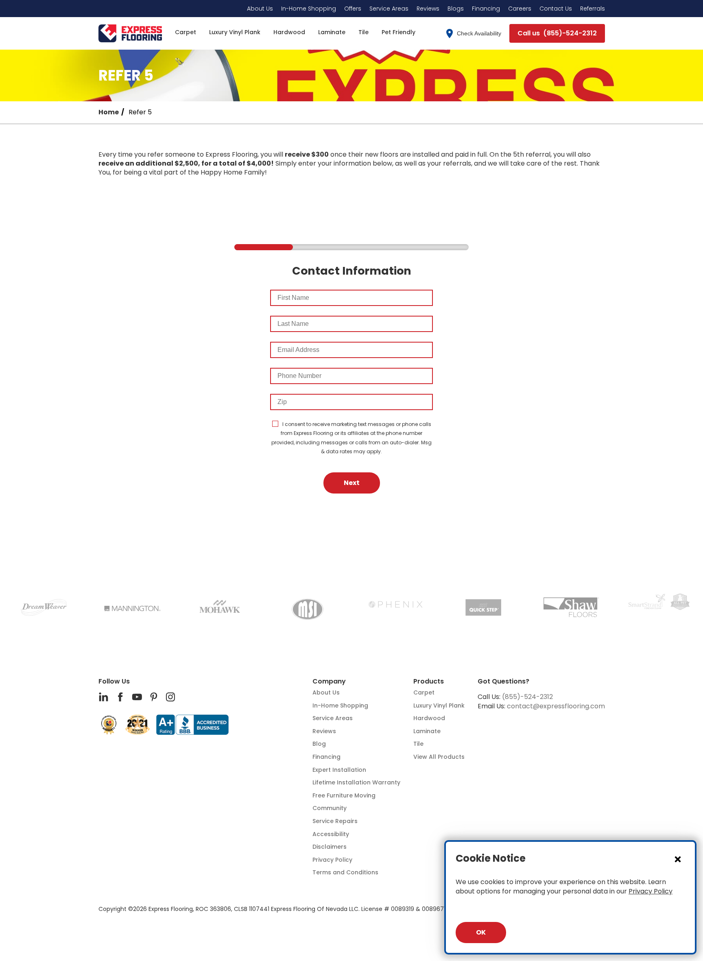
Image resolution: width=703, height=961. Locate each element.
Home (108, 112)
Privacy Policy (650, 891)
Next (352, 482)
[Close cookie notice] (677, 859)
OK (481, 932)
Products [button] (428, 681)
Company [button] (329, 681)
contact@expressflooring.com (556, 706)
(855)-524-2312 (527, 696)
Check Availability (479, 33)
